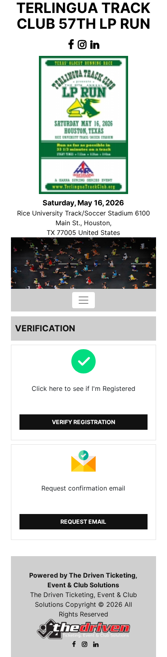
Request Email (83, 521)
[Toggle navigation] (83, 300)
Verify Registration (83, 421)
